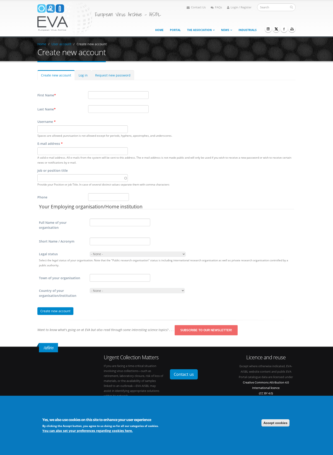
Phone (42, 197)
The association (199, 30)
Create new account (92, 44)
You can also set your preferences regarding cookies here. (87, 431)
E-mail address (50, 143)
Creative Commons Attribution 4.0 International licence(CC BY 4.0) (266, 388)
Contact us (184, 374)
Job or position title (52, 170)
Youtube (292, 29)
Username (46, 121)
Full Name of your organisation (53, 225)
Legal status (48, 254)
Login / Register (241, 7)
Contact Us (198, 7)
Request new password (112, 75)
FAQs (218, 7)
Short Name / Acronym (56, 241)
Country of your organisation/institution (57, 293)
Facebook (284, 29)
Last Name (46, 109)
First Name (46, 95)
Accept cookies (275, 423)
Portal (175, 30)
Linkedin (268, 29)
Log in (83, 75)
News (225, 30)
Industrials (248, 30)
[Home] (65, 18)
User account (61, 44)
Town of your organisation (59, 278)
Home (159, 30)
